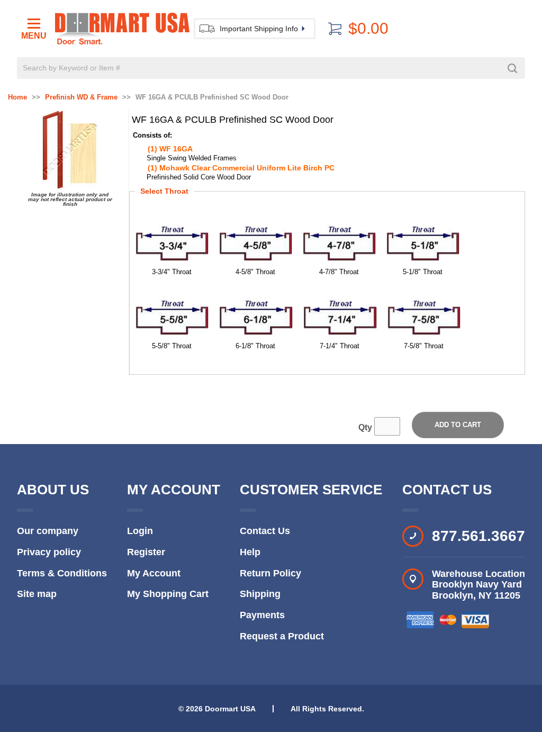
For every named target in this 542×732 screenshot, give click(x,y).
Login (140, 531)
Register (146, 552)
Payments (262, 615)
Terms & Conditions (62, 573)
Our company (47, 531)
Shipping (260, 594)
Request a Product (282, 636)
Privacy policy (49, 552)
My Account (153, 573)
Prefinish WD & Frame (81, 97)
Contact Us (265, 531)
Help (250, 552)
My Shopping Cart (168, 594)
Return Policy (270, 573)
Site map (37, 594)
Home (17, 97)
